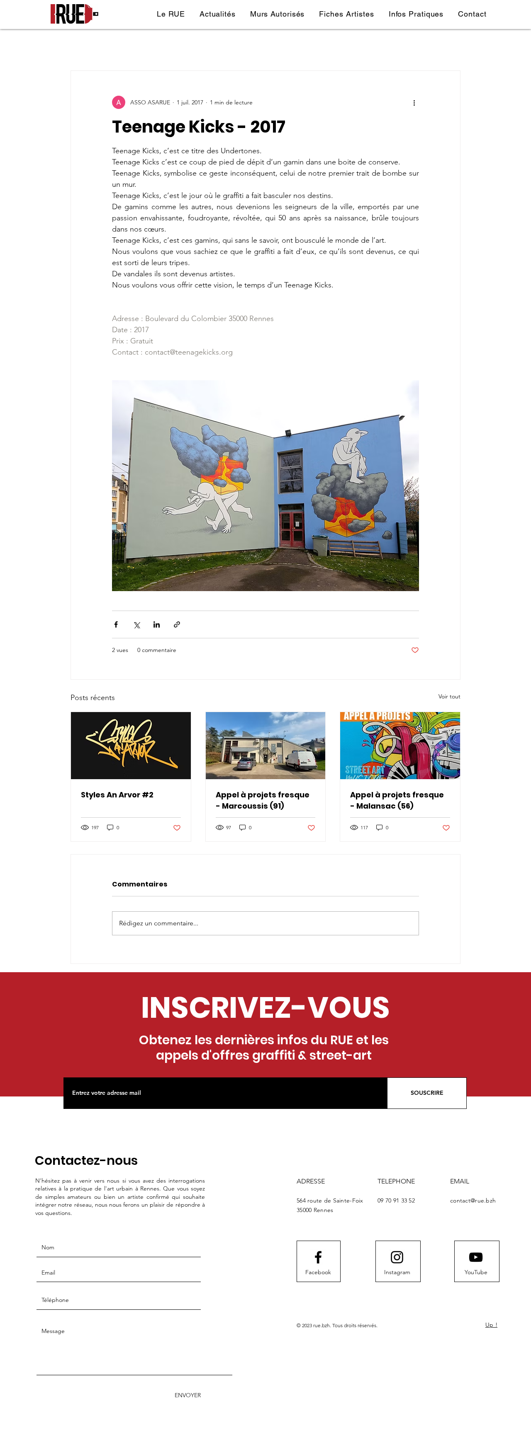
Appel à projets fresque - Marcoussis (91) (262, 800)
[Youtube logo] (476, 1257)
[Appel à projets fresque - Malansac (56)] (400, 745)
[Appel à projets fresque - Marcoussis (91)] (266, 745)
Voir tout (449, 696)
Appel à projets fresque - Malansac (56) (397, 800)
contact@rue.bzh (473, 1200)
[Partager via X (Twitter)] (136, 624)
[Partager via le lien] (177, 624)
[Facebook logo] (318, 1257)
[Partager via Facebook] (116, 624)
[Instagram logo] (397, 1257)
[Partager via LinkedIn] (157, 624)
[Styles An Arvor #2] (131, 745)
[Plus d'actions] (414, 102)
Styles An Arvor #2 (117, 795)
